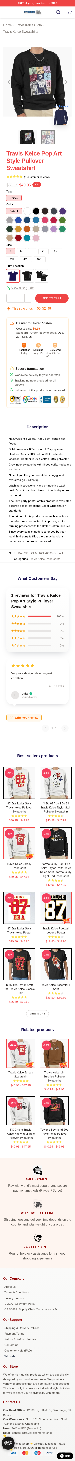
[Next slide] (65, 82)
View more (38, 1013)
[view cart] (69, 12)
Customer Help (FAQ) (18, 1350)
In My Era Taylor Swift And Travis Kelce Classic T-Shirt (19, 988)
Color (9, 204)
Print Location (15, 265)
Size (9, 244)
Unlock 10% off (8, 1443)
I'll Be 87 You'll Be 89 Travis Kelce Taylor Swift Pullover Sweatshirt (56, 807)
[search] (58, 12)
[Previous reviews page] (45, 728)
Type (9, 191)
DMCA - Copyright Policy (19, 1303)
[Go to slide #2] (48, 137)
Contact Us (11, 1344)
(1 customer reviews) (37, 177)
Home (7, 25)
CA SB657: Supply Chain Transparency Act (31, 1309)
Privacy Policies (14, 1298)
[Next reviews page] (65, 728)
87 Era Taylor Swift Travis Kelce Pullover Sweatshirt (19, 807)
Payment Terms (14, 1333)
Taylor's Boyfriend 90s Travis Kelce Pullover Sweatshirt (54, 1133)
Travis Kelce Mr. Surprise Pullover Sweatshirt (54, 1076)
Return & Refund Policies (20, 1339)
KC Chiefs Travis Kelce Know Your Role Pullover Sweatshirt (21, 1133)
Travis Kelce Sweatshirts (20, 31)
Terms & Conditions (16, 1292)
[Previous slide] (9, 82)
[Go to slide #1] (27, 137)
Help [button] (67, 1456)
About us (10, 1286)
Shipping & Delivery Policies (21, 1328)
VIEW (19, 795)
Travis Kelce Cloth (29, 25)
